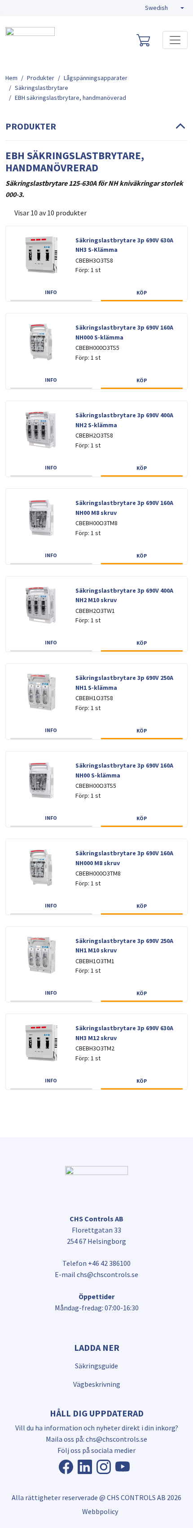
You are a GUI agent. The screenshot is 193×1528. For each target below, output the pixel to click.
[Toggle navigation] (175, 40)
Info (51, 292)
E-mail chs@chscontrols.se (96, 1274)
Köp (141, 292)
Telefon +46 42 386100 (96, 1263)
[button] (164, 8)
